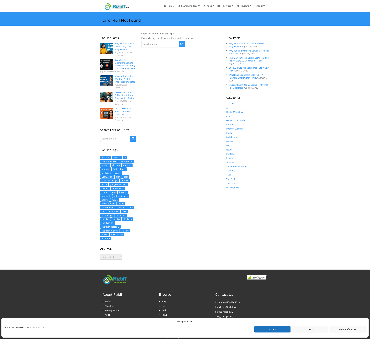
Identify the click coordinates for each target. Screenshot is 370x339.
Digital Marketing (234, 112)
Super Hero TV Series (236, 166)
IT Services (225, 5)
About (259, 5)
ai (125, 157)
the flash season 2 (110, 226)
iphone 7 (106, 196)
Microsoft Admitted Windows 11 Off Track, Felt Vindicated (125, 79)
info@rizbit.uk (229, 307)
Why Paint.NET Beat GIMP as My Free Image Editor (124, 46)
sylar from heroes (110, 211)
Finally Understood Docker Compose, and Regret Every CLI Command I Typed (249, 59)
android (105, 169)
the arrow (120, 215)
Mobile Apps (232, 137)
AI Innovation (126, 161)
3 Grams (106, 157)
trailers (125, 230)
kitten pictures (121, 196)
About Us (109, 305)
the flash (127, 219)
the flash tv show (110, 230)
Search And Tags (189, 5)
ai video (116, 165)
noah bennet (108, 207)
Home (170, 5)
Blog (163, 301)
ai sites (105, 165)
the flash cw (107, 223)
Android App (119, 169)
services (230, 162)
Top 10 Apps (232, 183)
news (121, 203)
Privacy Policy (112, 310)
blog (118, 176)
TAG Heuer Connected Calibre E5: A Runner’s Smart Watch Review (125, 95)
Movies (229, 141)
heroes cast (117, 188)
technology (107, 215)
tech (124, 211)
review (121, 207)
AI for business (109, 161)
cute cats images (110, 180)
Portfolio (230, 153)
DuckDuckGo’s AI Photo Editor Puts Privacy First (123, 111)
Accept (272, 329)
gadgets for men (118, 184)
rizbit (130, 207)
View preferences (347, 329)
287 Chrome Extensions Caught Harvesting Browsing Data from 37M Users (125, 64)
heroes (105, 188)
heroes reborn (109, 192)
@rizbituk (230, 316)
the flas (116, 219)
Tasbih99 (230, 170)
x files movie (117, 234)
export (229, 116)
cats (126, 176)
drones (125, 180)
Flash (104, 184)
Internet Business (234, 128)
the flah (105, 219)
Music (229, 145)
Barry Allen (107, 176)
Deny (310, 329)
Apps (209, 5)
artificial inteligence (111, 173)
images (122, 192)
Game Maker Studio (235, 120)
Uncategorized (233, 187)
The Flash (231, 179)
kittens (105, 200)
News (229, 149)
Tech (228, 174)
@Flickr (116, 157)
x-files (104, 234)
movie (115, 200)
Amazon (127, 165)
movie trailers (108, 203)
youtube (106, 238)
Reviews (244, 5)
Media (229, 133)
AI (227, 107)
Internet (230, 124)
